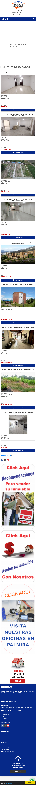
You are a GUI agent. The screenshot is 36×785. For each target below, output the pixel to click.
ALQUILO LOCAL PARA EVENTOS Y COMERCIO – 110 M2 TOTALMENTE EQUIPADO (18, 200)
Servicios (4, 742)
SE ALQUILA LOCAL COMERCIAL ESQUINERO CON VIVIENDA (18, 72)
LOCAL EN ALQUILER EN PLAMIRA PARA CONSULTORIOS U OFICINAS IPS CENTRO (18, 115)
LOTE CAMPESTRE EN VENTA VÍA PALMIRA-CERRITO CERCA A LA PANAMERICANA (18, 370)
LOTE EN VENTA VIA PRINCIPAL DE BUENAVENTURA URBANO (18, 284)
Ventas (4, 738)
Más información (9, 783)
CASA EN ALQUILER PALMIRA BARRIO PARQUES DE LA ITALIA (18, 412)
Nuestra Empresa (6, 747)
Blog (3, 744)
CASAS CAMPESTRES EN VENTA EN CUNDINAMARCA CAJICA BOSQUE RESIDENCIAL (18, 243)
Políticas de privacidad (8, 751)
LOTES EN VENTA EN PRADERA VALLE (18, 157)
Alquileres (4, 740)
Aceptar (29, 782)
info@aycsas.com (5, 722)
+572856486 (22, 11)
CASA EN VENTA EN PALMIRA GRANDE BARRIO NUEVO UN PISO (18, 327)
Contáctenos (5, 749)
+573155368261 (19, 12)
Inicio (3, 736)
